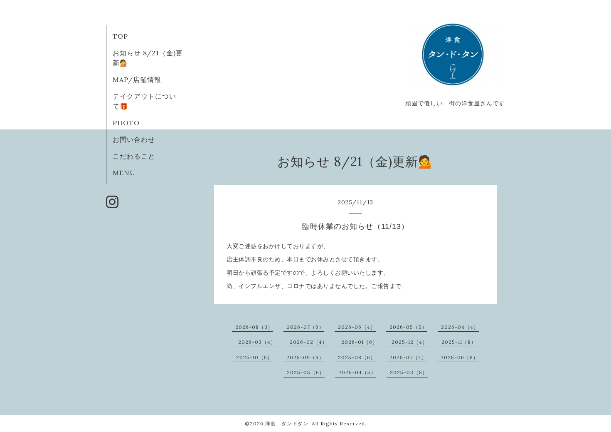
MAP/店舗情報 (137, 79)
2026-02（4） (309, 342)
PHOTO (126, 123)
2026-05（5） (408, 327)
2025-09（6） (305, 357)
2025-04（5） (357, 372)
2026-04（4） (460, 327)
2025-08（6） (357, 357)
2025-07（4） (408, 357)
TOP (120, 36)
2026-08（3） (254, 327)
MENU (124, 173)
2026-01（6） (359, 342)
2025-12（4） (410, 342)
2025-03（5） (409, 372)
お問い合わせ (134, 139)
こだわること (134, 156)
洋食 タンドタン (286, 423)
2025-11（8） (458, 342)
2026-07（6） (305, 327)
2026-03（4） (257, 342)
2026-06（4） (357, 327)
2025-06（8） (459, 357)
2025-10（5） (254, 357)
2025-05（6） (306, 372)
